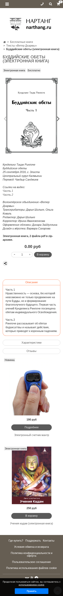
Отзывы (31, 351)
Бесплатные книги (21, 42)
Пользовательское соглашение (31, 562)
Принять (31, 591)
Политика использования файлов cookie (31, 568)
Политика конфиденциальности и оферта (31, 554)
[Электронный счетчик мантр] (31, 387)
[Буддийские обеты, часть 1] (31, 115)
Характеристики (31, 342)
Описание (31, 282)
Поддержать (33, 540)
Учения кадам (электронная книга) (31, 523)
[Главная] (4, 42)
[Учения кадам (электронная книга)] (31, 475)
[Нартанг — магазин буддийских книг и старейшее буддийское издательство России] (31, 23)
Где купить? (16, 540)
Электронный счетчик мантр (31, 435)
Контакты (48, 540)
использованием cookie (31, 584)
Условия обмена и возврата (31, 546)
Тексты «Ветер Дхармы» (21, 45)
